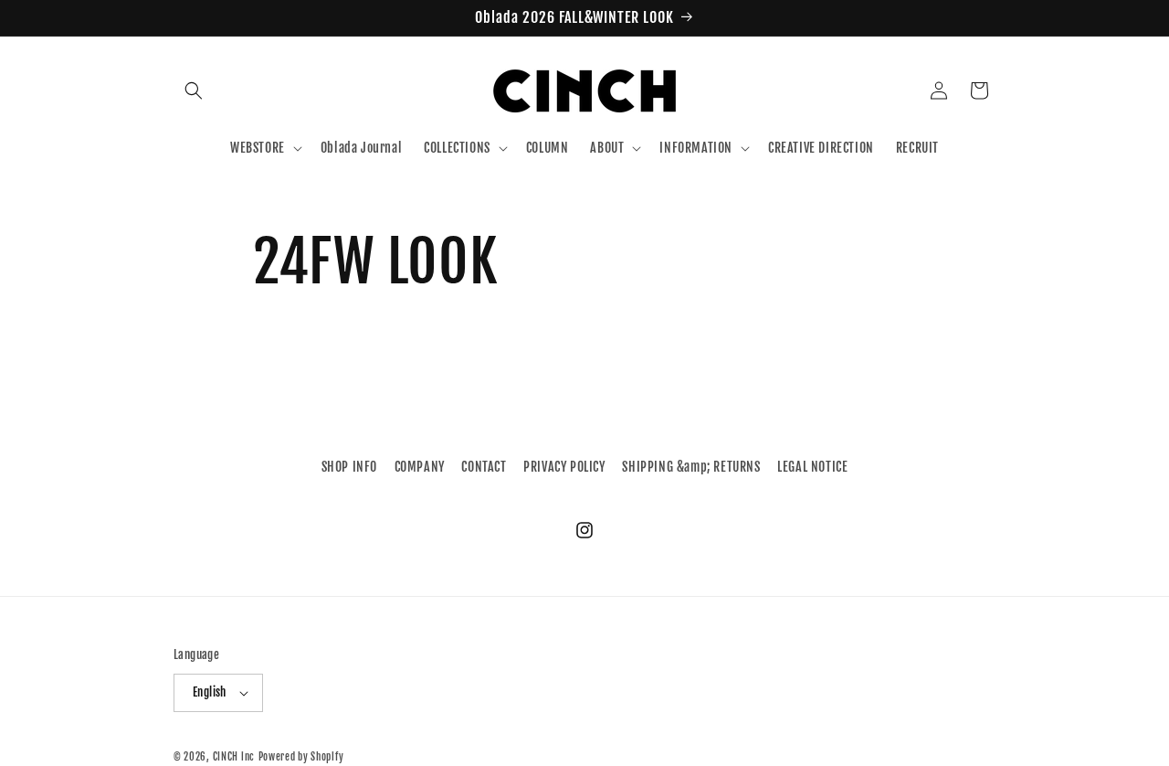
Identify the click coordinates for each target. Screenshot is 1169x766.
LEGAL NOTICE (812, 466)
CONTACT (483, 466)
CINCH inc (234, 756)
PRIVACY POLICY (564, 466)
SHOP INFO (349, 466)
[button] (194, 90)
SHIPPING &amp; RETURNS (691, 466)
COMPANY (420, 466)
